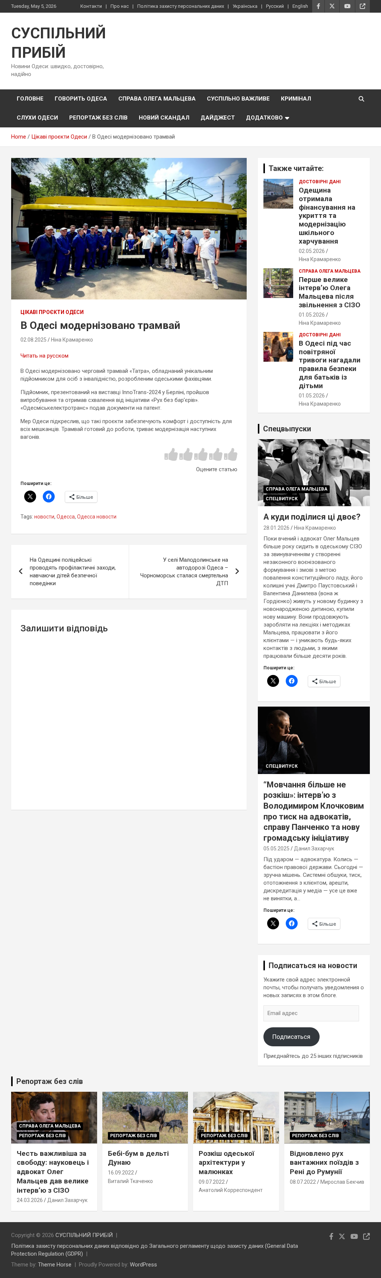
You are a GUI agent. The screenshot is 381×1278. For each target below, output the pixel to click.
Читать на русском (44, 355)
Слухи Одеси (37, 117)
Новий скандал (164, 117)
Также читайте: (296, 168)
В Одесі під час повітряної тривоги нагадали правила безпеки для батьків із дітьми (330, 364)
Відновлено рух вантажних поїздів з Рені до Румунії (324, 1162)
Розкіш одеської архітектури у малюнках (226, 1162)
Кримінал (296, 98)
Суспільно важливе (238, 98)
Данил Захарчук (314, 849)
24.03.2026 (30, 1200)
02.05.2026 (312, 251)
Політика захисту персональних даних (180, 6)
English (300, 6)
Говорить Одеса (81, 98)
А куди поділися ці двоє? (312, 516)
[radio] (171, 455)
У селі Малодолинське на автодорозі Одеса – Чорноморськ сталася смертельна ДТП (184, 571)
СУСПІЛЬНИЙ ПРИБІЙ (84, 1235)
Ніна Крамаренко (72, 340)
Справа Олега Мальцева (157, 98)
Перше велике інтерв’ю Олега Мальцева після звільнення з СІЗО (329, 292)
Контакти (91, 6)
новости (44, 517)
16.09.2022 (121, 1173)
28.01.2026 (276, 528)
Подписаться (291, 1036)
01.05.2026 (312, 315)
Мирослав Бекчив (342, 1182)
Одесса (66, 517)
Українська (245, 6)
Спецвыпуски (287, 428)
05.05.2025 (276, 849)
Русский (275, 6)
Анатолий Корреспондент (231, 1190)
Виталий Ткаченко (130, 1181)
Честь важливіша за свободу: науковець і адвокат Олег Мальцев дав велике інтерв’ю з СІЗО (53, 1172)
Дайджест (218, 117)
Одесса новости (96, 517)
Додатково (264, 117)
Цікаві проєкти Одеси (52, 312)
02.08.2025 (33, 340)
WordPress (143, 1264)
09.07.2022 (212, 1182)
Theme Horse (54, 1264)
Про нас (120, 6)
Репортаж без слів (98, 117)
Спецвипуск (282, 498)
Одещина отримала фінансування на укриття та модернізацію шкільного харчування (327, 215)
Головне (30, 98)
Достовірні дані (320, 181)
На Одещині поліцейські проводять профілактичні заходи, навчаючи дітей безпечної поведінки (73, 571)
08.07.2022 (303, 1182)
